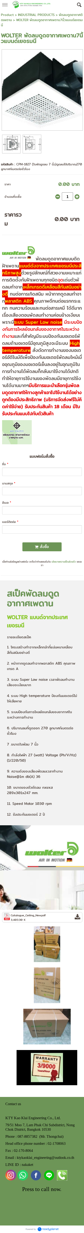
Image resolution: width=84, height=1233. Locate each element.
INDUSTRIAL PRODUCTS (36, 14)
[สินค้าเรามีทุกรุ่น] (47, 944)
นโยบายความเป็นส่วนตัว (64, 561)
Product (7, 14)
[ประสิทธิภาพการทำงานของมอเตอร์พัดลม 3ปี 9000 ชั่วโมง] (47, 1067)
